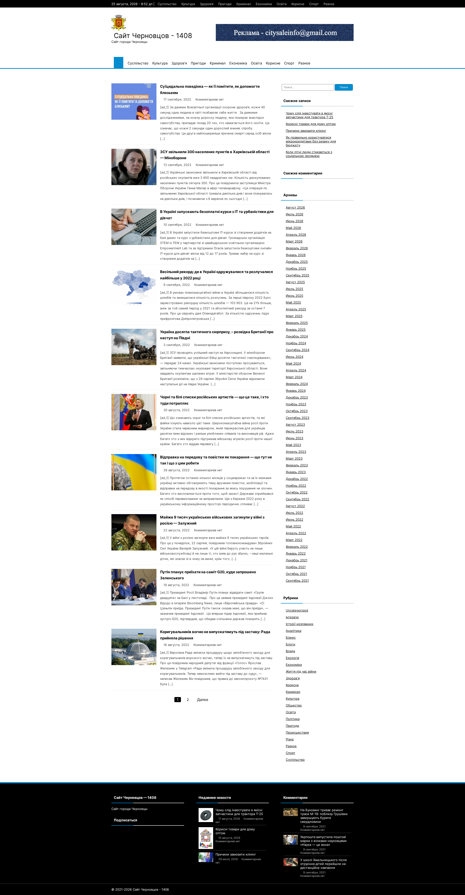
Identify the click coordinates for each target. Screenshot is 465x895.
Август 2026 (295, 207)
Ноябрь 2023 (296, 404)
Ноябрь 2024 (296, 343)
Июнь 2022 (294, 519)
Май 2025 (293, 302)
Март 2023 (294, 458)
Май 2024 (293, 363)
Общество (294, 705)
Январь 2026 (296, 255)
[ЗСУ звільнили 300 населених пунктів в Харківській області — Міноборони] (133, 183)
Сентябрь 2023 (297, 418)
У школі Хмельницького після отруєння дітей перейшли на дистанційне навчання (323, 864)
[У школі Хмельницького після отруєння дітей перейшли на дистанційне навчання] (290, 862)
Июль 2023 (294, 431)
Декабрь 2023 (297, 397)
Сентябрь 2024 (297, 350)
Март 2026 (294, 241)
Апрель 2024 (296, 370)
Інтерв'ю (292, 617)
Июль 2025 (294, 289)
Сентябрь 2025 (297, 275)
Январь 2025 (296, 329)
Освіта (282, 4)
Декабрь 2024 (297, 336)
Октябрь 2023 (297, 411)
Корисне (297, 4)
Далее (202, 699)
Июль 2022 (294, 513)
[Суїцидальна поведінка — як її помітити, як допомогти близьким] (133, 118)
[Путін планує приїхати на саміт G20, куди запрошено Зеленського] (133, 604)
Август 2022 (295, 506)
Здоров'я (293, 678)
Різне (290, 739)
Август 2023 (295, 424)
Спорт (314, 4)
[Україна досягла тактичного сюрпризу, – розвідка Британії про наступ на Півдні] (133, 363)
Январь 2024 (296, 391)
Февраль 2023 (297, 465)
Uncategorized (297, 610)
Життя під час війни (301, 671)
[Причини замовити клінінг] (206, 857)
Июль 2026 (294, 214)
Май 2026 (293, 228)
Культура (188, 4)
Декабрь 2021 (296, 560)
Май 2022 (293, 526)
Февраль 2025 (297, 323)
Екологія (292, 658)
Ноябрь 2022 (296, 485)
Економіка (264, 4)
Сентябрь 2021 (297, 580)
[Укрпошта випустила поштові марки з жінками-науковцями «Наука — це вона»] (290, 840)
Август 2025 (295, 282)
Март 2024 (294, 377)
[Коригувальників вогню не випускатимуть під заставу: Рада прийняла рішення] (133, 663)
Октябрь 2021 (296, 574)
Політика (293, 719)
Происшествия (297, 732)
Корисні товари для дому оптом (311, 124)
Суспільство (167, 4)
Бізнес (291, 637)
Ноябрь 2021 (296, 567)
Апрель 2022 (296, 533)
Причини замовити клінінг (306, 131)
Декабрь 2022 (297, 479)
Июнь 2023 (294, 438)
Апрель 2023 (296, 452)
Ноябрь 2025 (296, 268)
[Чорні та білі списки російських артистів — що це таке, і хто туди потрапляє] (133, 429)
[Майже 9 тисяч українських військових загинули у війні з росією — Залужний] (133, 549)
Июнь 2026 (294, 221)
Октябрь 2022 (297, 492)
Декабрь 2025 (297, 262)
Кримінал (243, 4)
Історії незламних (299, 624)
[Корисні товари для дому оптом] (206, 838)
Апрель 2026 (296, 234)
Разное (329, 4)
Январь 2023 (296, 472)
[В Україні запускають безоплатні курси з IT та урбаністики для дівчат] (133, 243)
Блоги (290, 644)
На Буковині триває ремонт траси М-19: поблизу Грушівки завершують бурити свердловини (324, 816)
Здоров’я (206, 4)
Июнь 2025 (294, 296)
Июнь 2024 (294, 357)
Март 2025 (294, 316)
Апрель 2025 (296, 309)
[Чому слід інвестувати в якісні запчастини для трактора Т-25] (206, 815)
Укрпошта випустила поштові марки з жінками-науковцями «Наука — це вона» (323, 841)
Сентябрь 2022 (297, 499)
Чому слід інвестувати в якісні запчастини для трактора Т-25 (309, 115)
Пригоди (225, 4)
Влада (290, 651)
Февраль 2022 (297, 547)
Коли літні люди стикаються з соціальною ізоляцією (309, 154)
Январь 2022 (296, 553)
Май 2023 (293, 445)
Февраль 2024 (297, 384)
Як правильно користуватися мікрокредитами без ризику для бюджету (311, 141)
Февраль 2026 (297, 248)
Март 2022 (294, 540)
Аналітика (293, 631)
